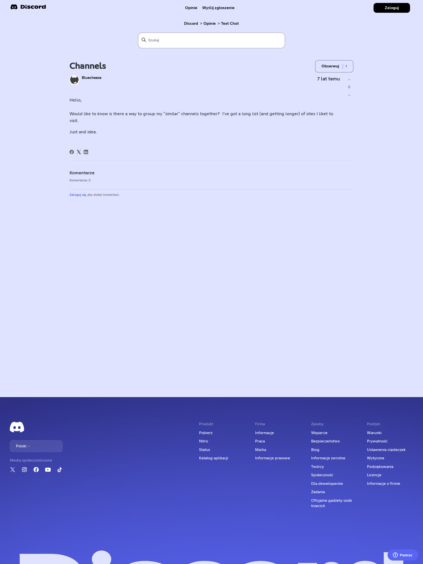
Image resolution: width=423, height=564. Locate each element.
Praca (260, 441)
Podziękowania (380, 467)
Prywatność (377, 441)
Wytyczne (375, 458)
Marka (260, 450)
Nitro (203, 441)
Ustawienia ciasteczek (386, 450)
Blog (315, 450)
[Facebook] (72, 152)
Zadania (318, 492)
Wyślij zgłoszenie (218, 8)
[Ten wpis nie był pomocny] (349, 95)
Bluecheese (91, 78)
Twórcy (317, 467)
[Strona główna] (28, 8)
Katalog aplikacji (213, 458)
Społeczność (322, 475)
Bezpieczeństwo (325, 441)
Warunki (374, 433)
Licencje (374, 475)
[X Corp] (79, 152)
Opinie (191, 8)
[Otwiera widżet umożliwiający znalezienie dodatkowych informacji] (403, 555)
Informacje (264, 433)
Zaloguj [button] (392, 8)
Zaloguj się (78, 195)
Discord (191, 23)
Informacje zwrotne (328, 458)
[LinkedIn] (86, 152)
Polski (21, 446)
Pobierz (205, 433)
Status (204, 450)
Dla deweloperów (327, 484)
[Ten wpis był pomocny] (349, 79)
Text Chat (230, 23)
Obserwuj (330, 66)
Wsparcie (319, 433)
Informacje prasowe (272, 458)
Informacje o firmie (383, 484)
